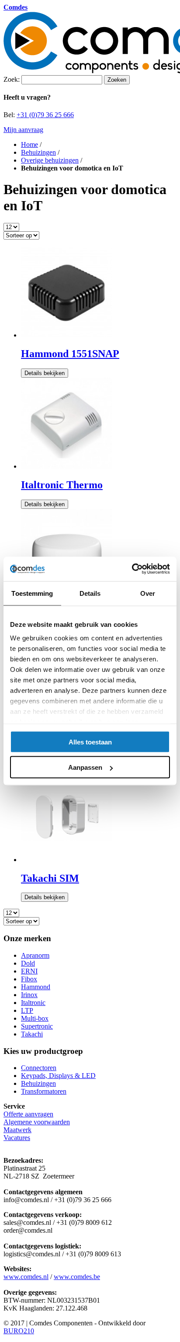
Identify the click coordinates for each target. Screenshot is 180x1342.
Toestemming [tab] (32, 593)
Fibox (29, 979)
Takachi (32, 1034)
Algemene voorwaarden (36, 1122)
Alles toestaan (90, 741)
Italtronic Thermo (62, 484)
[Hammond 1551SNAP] (66, 335)
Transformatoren (43, 1091)
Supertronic (37, 1026)
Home (29, 144)
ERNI (29, 971)
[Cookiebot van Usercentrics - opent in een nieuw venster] (131, 569)
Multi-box (34, 1018)
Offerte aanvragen (28, 1114)
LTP (27, 1010)
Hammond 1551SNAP (70, 353)
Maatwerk (17, 1129)
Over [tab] (147, 593)
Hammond (35, 987)
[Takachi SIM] (66, 859)
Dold (28, 963)
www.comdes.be (77, 1276)
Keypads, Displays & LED (58, 1075)
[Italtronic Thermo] (66, 466)
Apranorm (35, 955)
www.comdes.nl (25, 1276)
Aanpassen (85, 767)
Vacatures (16, 1137)
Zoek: (11, 79)
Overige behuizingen (50, 160)
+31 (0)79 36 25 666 (45, 114)
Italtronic (33, 1002)
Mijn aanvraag (23, 129)
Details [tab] (90, 593)
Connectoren (38, 1067)
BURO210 (18, 1331)
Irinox (29, 994)
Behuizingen (38, 152)
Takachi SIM (50, 878)
